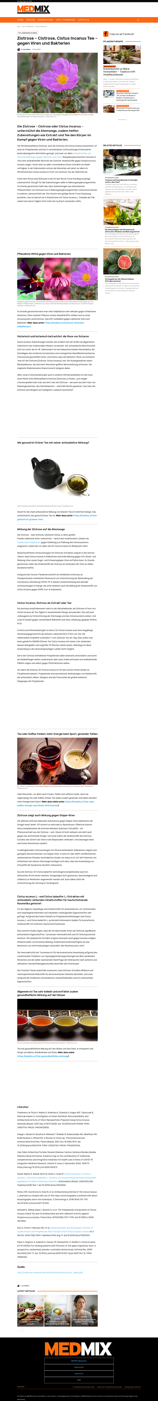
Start (18, 26)
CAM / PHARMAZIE (28, 26)
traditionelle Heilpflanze (28, 542)
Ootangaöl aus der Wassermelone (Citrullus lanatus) (119, 280)
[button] (138, 20)
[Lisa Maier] (19, 49)
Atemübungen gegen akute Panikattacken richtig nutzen (84, 1322)
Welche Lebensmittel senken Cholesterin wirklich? (30, 1322)
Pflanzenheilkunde (41, 26)
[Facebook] (105, 34)
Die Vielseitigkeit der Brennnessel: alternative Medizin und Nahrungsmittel (122, 231)
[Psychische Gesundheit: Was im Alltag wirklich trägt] (57, 1311)
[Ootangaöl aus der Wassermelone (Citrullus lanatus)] (122, 261)
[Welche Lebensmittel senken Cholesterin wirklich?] (30, 1311)
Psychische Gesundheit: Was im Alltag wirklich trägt (57, 1323)
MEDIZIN (30, 1316)
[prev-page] (18, 1330)
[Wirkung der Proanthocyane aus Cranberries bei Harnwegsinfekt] (109, 109)
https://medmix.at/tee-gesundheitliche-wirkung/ (42, 1056)
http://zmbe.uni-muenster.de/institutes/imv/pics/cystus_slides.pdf (50, 1272)
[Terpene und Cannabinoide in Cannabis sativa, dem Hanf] (122, 162)
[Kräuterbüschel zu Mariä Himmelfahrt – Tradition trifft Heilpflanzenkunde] (122, 54)
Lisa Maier (27, 49)
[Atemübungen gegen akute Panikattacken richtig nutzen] (84, 1311)
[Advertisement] (57, 226)
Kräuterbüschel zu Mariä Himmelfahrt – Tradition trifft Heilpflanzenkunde (119, 71)
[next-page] (22, 1330)
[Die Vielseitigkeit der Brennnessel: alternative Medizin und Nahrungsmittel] (122, 212)
